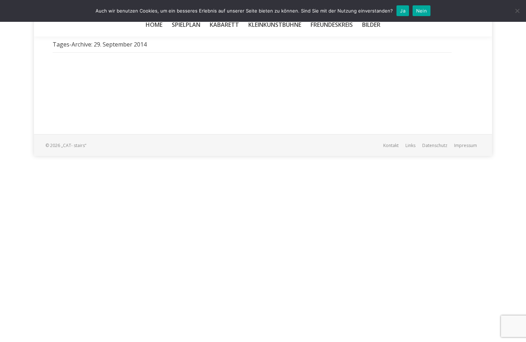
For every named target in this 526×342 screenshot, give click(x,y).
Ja (402, 11)
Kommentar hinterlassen (210, 94)
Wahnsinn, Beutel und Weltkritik (114, 82)
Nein (421, 11)
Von (115, 94)
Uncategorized (77, 94)
